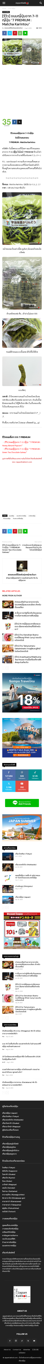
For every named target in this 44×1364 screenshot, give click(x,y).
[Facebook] (4, 33)
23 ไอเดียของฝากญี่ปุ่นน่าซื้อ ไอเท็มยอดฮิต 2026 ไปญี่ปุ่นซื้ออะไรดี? (21, 1058)
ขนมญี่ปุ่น (11, 516)
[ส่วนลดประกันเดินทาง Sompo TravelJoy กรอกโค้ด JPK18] (22, 711)
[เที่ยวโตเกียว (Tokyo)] (8, 856)
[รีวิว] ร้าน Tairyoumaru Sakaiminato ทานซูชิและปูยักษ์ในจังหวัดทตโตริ (27, 648)
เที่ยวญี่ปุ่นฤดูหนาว (9, 1153)
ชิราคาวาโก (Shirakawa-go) (13, 1198)
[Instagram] (16, 1341)
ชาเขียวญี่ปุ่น (32, 516)
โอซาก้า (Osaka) (8, 1174)
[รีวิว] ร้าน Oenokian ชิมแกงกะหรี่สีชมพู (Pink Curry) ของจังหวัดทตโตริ (28, 637)
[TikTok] (22, 1341)
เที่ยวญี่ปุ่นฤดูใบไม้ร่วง (10, 1150)
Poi (3, 1036)
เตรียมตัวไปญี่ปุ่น (8, 1232)
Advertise (26, 1349)
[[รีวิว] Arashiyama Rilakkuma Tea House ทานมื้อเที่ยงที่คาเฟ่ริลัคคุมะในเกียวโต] (8, 659)
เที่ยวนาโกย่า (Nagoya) (11, 1126)
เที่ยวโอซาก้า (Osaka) (10, 1123)
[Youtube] (34, 1341)
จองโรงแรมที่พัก (8, 1238)
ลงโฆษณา (22, 1353)
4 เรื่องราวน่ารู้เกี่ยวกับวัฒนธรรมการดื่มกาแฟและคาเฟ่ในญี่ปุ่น (28, 614)
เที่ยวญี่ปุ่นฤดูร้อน (9, 1147)
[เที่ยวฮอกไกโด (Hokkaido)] (8, 867)
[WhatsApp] (20, 33)
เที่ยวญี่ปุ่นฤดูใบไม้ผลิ (10, 1143)
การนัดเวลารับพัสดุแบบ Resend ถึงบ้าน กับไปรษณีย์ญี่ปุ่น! (32, 547)
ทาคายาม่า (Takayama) (11, 1204)
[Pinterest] (15, 33)
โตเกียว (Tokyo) (8, 1167)
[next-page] (7, 668)
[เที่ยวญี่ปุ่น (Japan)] (8, 900)
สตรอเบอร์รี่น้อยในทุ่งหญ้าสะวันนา (13, 28)
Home (4, 8)
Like (9, 770)
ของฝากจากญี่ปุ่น (21, 516)
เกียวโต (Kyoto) (8, 1177)
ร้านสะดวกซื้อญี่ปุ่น (18, 518)
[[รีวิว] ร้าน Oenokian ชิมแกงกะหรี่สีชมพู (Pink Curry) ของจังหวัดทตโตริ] (8, 637)
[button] (3, 3)
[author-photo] (22, 571)
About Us (7, 1349)
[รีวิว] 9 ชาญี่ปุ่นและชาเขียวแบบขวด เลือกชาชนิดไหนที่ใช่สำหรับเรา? (28, 626)
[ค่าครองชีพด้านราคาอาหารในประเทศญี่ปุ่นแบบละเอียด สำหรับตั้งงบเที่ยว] (8, 604)
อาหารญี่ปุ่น (11, 8)
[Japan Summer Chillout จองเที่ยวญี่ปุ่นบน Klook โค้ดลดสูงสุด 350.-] (22, 827)
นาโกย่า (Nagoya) (9, 1184)
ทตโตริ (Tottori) (8, 1211)
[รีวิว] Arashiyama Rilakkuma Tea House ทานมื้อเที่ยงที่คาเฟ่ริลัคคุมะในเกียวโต (28, 659)
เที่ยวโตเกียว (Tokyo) (23, 853)
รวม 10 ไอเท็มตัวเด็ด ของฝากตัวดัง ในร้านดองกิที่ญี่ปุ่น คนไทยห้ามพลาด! (21, 1045)
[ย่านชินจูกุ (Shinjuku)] (8, 889)
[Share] (14, 122)
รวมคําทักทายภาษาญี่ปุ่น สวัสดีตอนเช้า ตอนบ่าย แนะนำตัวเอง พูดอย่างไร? (20, 1071)
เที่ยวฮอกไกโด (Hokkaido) (25, 864)
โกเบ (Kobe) (7, 1181)
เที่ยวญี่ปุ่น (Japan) (22, 897)
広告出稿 (35, 1349)
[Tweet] (19, 122)
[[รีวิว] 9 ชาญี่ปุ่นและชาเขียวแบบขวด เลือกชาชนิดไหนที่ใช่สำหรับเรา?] (8, 626)
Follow (22, 770)
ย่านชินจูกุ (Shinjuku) (24, 886)
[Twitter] (9, 33)
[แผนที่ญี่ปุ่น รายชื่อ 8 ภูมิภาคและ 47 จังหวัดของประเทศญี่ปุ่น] (8, 878)
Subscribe (22, 781)
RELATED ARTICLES (11, 591)
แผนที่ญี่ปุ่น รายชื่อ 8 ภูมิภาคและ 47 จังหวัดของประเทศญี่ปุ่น (27, 876)
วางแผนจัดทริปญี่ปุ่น (10, 1228)
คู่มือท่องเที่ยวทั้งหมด (10, 1129)
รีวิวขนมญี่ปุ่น (6, 518)
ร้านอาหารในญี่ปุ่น (9, 1242)
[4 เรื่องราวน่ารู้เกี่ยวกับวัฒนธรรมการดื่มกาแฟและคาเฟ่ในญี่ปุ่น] (8, 615)
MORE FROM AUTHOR (12, 595)
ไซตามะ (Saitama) (9, 1191)
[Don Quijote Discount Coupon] (22, 948)
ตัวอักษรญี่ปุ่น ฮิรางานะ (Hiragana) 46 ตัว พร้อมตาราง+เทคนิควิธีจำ (21, 1032)
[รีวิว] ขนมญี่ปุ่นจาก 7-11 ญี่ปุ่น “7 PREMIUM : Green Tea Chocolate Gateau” (11, 548)
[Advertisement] (22, 90)
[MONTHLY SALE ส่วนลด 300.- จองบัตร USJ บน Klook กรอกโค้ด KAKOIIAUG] (22, 756)
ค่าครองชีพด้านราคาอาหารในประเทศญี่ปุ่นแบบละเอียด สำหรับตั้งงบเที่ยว (28, 604)
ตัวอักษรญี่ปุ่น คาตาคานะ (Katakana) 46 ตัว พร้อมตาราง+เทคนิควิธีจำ (19, 1083)
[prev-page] (3, 668)
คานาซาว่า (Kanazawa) (11, 1201)
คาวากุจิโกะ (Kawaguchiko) (13, 1194)
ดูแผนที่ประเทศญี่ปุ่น (10, 1225)
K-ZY (3, 1062)
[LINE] (25, 33)
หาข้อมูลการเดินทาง (10, 1235)
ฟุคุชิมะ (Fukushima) (10, 1208)
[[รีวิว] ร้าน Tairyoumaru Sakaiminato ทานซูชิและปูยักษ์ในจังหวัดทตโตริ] (8, 648)
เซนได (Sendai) (8, 1187)
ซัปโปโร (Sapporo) (9, 1170)
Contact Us (17, 1349)
